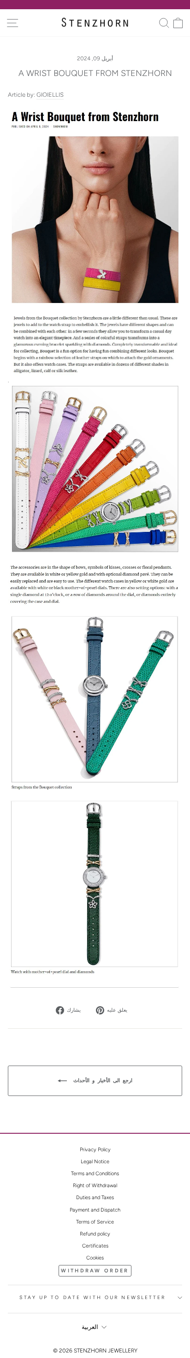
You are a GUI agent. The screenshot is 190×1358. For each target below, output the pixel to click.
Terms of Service (95, 1222)
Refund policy (95, 1234)
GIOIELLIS (50, 94)
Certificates (95, 1246)
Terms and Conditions (95, 1174)
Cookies (95, 1258)
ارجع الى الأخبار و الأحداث (102, 1081)
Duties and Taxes (95, 1198)
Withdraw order (95, 1271)
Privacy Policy (95, 1150)
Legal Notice (95, 1162)
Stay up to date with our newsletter (92, 1297)
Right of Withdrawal (95, 1186)
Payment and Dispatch (95, 1210)
